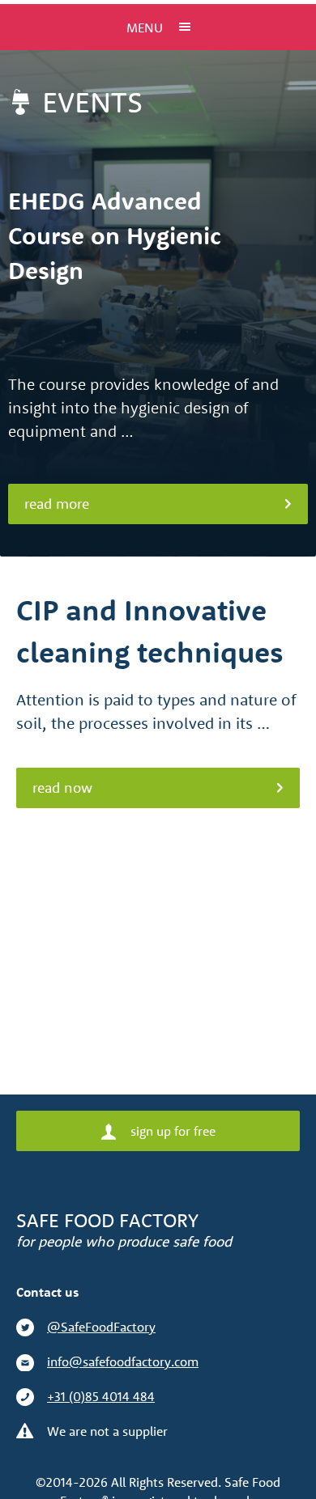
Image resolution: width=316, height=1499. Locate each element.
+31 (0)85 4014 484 (101, 1396)
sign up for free (171, 1131)
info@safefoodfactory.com (123, 1361)
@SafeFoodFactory (101, 1327)
